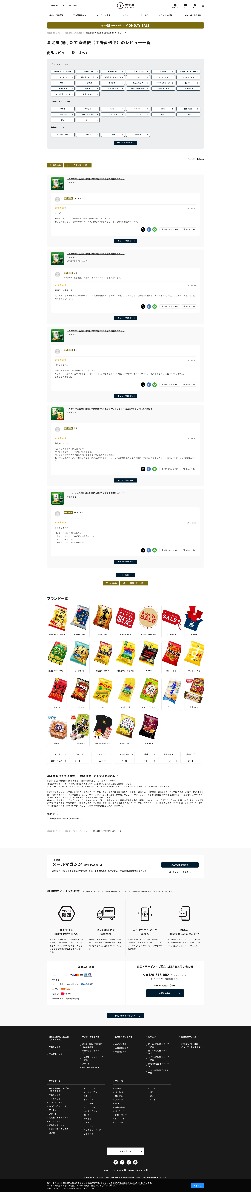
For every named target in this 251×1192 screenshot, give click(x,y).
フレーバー (120, 1081)
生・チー (188, 83)
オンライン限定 (103, 15)
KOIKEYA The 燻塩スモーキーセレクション (191, 1045)
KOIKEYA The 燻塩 (90, 1067)
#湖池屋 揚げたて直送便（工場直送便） (65, 819)
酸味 (163, 109)
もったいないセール (62, 94)
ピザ (62, 120)
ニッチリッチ (188, 88)
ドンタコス (88, 83)
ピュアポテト (63, 77)
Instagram (129, 1162)
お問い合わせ (165, 993)
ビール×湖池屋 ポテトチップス (158, 1045)
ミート (87, 120)
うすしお (88, 109)
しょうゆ (138, 114)
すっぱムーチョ (188, 77)
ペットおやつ (113, 88)
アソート (163, 72)
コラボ (112, 135)
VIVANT (138, 77)
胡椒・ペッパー (88, 114)
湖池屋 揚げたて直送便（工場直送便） (59, 1038)
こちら (195, 945)
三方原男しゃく (80, 15)
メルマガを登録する (180, 865)
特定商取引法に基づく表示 (131, 1177)
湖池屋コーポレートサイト (113, 1170)
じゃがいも (125, 15)
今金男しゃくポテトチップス (92, 1052)
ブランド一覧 (55, 1081)
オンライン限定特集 (90, 1037)
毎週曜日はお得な (125, 25)
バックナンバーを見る (178, 872)
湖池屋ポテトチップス (113, 77)
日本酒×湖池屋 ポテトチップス (158, 1052)
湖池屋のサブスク (189, 1037)
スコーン (62, 83)
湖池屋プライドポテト (188, 72)
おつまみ (144, 15)
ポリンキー (113, 83)
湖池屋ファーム (163, 88)
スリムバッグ (138, 83)
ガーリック (63, 114)
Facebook (122, 1162)
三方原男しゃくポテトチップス (92, 1058)
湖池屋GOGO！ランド (136, 1170)
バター (188, 114)
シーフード (113, 114)
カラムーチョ (163, 77)
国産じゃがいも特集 (123, 1037)
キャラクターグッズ (138, 88)
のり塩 (62, 109)
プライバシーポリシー (70, 1188)
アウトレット (88, 94)
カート (195, 7)
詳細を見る (71, 182)
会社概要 (114, 1177)
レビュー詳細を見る (125, 241)
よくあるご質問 (71, 5)
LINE (135, 1162)
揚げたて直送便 (56, 15)
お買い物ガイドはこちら (125, 1015)
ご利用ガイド (54, 5)
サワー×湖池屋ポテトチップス (159, 1071)
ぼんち (87, 88)
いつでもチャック (163, 83)
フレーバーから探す (193, 15)
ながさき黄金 (121, 1044)
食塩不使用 (188, 109)
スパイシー (138, 109)
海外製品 (88, 1118)
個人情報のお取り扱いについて (155, 1177)
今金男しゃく (113, 72)
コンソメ (113, 109)
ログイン (175, 7)
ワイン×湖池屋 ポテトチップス (158, 1058)
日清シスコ (63, 88)
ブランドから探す (166, 15)
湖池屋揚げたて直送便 (62, 72)
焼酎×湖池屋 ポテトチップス (158, 1065)
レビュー (185, 7)
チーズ (163, 114)
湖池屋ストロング (88, 77)
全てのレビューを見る (125, 143)
